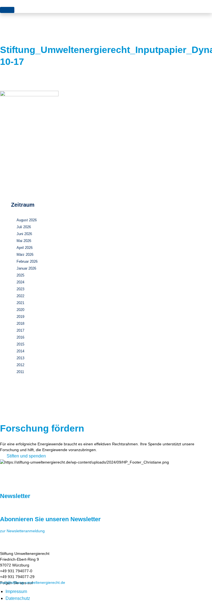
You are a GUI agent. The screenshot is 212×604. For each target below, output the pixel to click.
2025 (20, 275)
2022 (20, 296)
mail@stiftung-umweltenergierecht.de (32, 582)
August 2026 (27, 220)
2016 (20, 337)
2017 (20, 330)
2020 (20, 310)
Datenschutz (18, 598)
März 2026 (25, 254)
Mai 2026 (24, 241)
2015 (20, 344)
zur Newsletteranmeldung (22, 531)
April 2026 (25, 248)
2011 (20, 372)
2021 (20, 303)
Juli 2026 (24, 227)
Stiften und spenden (26, 456)
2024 (20, 282)
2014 (20, 351)
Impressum (16, 591)
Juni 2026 (24, 234)
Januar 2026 (26, 268)
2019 (20, 317)
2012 (20, 365)
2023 (20, 289)
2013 (20, 358)
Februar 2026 (27, 261)
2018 (20, 323)
